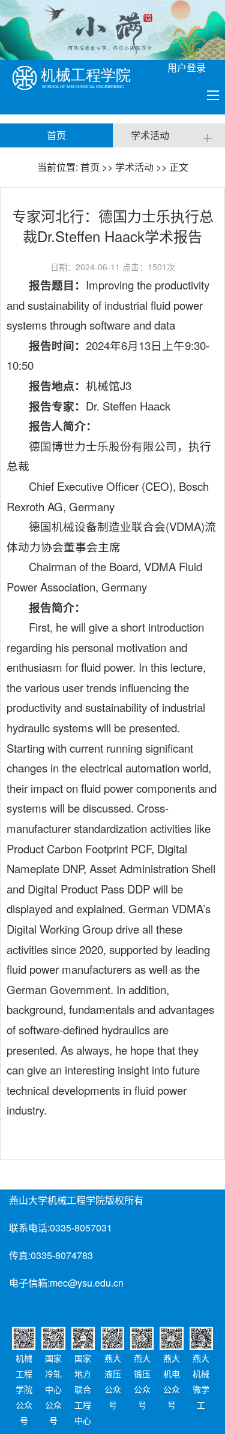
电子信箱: (29, 1283)
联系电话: (29, 1227)
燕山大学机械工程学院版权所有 (76, 1200)
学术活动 (134, 167)
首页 (90, 167)
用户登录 (186, 67)
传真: (20, 1255)
